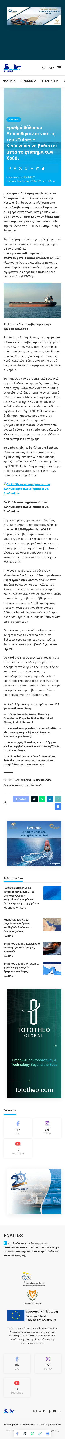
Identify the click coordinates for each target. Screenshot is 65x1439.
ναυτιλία (29, 785)
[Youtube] (18, 1148)
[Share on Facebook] (15, 168)
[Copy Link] (37, 168)
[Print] (43, 168)
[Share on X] (20, 168)
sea (17, 780)
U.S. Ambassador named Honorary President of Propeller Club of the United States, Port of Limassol (28, 718)
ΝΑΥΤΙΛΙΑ (14, 119)
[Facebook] (18, 1128)
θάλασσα (9, 785)
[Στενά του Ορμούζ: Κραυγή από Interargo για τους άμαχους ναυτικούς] (52, 948)
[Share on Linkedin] (31, 168)
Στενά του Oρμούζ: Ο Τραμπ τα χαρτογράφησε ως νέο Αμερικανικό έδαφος (21, 967)
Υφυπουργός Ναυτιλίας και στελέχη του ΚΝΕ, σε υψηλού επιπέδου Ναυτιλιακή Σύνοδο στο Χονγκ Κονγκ (32, 746)
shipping (26, 780)
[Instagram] (47, 1128)
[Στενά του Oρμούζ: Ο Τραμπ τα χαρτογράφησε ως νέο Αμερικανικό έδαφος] (52, 968)
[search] (44, 68)
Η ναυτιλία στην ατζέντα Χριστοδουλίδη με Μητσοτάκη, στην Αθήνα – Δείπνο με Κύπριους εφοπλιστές (32, 732)
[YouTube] (54, 1411)
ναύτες (19, 785)
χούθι (39, 785)
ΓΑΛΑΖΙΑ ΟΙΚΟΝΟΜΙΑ (15, 908)
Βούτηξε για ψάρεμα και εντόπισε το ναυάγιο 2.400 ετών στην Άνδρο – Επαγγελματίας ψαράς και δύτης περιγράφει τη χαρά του (21, 896)
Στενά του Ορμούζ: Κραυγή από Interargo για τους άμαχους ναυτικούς (22, 947)
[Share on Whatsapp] (26, 168)
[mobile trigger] (58, 67)
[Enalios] (12, 68)
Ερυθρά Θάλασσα (42, 780)
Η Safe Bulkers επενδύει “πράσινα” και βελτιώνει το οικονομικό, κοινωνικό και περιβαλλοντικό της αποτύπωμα (30, 760)
